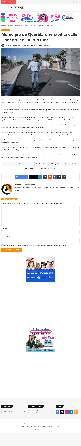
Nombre (4, 228)
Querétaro (30, 168)
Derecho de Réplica (39, 426)
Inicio (4, 25)
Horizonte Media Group (67, 423)
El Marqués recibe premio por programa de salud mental (33, 2)
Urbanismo (10, 25)
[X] (20, 191)
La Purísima (41, 164)
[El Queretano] (16, 7)
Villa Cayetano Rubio (47, 168)
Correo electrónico (8, 237)
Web (43, 237)
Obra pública (56, 164)
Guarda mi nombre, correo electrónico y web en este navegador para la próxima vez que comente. (35, 245)
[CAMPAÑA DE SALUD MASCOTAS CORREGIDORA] (40, 351)
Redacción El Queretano (12, 45)
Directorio (29, 426)
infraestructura (26, 164)
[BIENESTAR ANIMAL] (40, 281)
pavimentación (71, 164)
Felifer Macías (10, 164)
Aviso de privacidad (53, 426)
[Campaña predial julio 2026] (37, 17)
